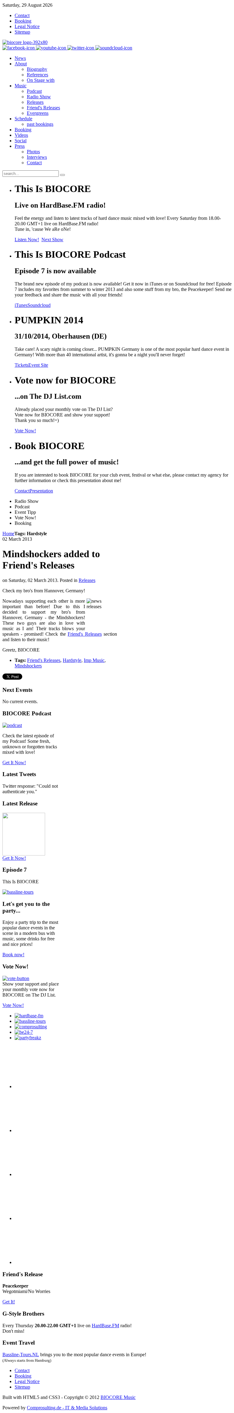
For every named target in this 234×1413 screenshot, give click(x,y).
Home (8, 533)
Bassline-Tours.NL (20, 1354)
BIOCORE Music (118, 1397)
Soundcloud (39, 305)
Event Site (38, 365)
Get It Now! (14, 762)
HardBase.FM (105, 1325)
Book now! (13, 954)
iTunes (21, 305)
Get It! (8, 1301)
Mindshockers (28, 665)
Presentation (41, 490)
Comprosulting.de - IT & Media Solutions (67, 1407)
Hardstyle (72, 660)
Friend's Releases (84, 634)
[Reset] (62, 175)
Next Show (52, 239)
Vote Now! (25, 430)
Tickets (21, 365)
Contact (22, 490)
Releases (87, 580)
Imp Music (94, 660)
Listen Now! (27, 239)
